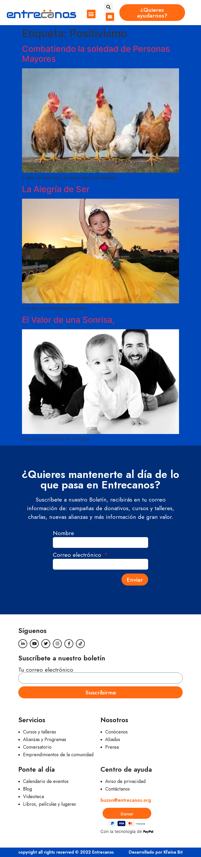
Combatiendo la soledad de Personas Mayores (96, 54)
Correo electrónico (78, 555)
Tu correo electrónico (45, 669)
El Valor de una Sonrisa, (68, 320)
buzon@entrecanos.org (125, 800)
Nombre (63, 533)
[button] (91, 14)
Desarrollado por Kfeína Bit (156, 852)
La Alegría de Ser (56, 189)
